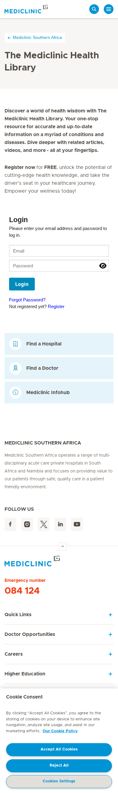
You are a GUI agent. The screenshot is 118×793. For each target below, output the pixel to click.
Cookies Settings (59, 781)
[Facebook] (10, 524)
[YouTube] (77, 524)
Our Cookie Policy (60, 731)
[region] (59, 740)
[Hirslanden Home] (59, 561)
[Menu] (109, 9)
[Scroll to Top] (62, 546)
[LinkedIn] (60, 524)
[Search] (94, 9)
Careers (14, 654)
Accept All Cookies (59, 749)
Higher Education (25, 673)
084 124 (22, 591)
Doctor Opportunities (30, 634)
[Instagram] (27, 524)
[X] (44, 524)
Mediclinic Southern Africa (37, 37)
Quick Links (18, 614)
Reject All (59, 765)
